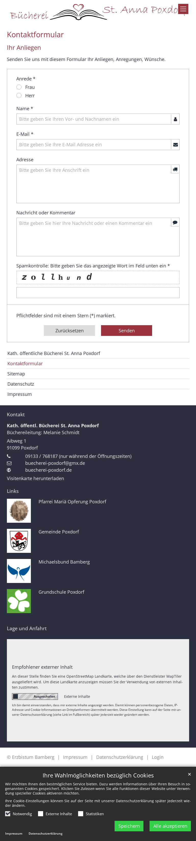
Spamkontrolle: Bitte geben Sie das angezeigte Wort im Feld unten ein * (93, 266)
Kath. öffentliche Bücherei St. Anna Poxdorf (53, 353)
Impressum (13, 833)
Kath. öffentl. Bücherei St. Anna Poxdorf (53, 425)
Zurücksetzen (69, 330)
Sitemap (16, 374)
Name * (24, 108)
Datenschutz (20, 384)
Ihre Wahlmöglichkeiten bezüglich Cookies (98, 775)
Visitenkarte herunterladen (35, 478)
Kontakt (16, 414)
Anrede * (25, 79)
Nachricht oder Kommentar (45, 213)
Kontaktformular (35, 34)
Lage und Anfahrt (27, 628)
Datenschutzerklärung (46, 833)
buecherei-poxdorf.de (48, 470)
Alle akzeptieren (170, 826)
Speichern (129, 826)
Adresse (24, 159)
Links (13, 491)
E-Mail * (24, 134)
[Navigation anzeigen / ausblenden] (183, 9)
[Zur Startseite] (98, 12)
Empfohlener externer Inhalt (42, 667)
